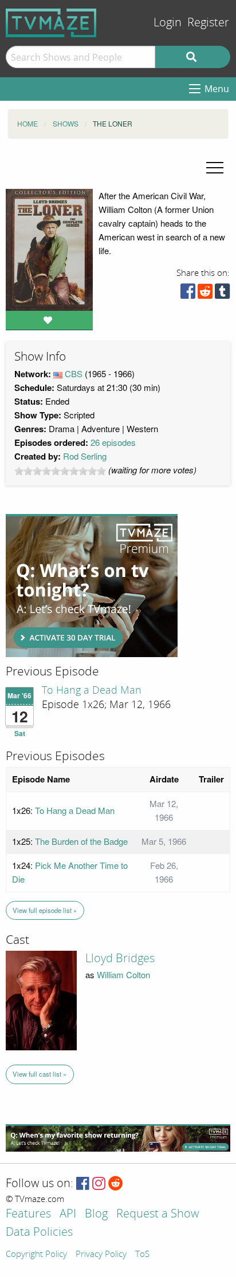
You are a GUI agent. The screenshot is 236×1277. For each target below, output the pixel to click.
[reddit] (205, 294)
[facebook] (187, 294)
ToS (142, 1254)
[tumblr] (222, 294)
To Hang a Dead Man (91, 690)
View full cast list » (39, 1073)
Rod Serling (85, 456)
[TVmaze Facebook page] (82, 1184)
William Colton (123, 974)
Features (28, 1214)
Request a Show (157, 1214)
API (68, 1214)
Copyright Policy (36, 1254)
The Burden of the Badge (81, 841)
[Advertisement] (92, 585)
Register (208, 22)
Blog (96, 1214)
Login (168, 22)
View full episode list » (45, 910)
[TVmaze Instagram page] (98, 1184)
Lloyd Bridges (120, 958)
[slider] (60, 471)
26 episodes (113, 442)
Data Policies (39, 1233)
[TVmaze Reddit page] (115, 1184)
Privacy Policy (101, 1254)
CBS (73, 373)
